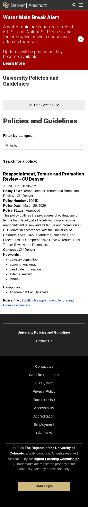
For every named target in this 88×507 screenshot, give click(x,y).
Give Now (44, 433)
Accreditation (44, 416)
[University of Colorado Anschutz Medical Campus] (37, 5)
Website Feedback (44, 375)
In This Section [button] (41, 105)
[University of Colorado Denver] (14, 5)
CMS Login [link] (44, 486)
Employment (44, 424)
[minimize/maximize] (80, 39)
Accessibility (44, 408)
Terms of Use (44, 400)
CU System (44, 383)
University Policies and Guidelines (31, 81)
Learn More (14, 63)
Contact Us (44, 341)
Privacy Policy (44, 391)
